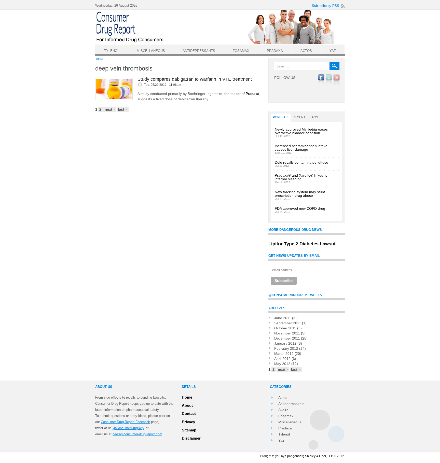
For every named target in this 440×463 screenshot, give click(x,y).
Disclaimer (191, 438)
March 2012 (284, 354)
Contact (189, 413)
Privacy (188, 422)
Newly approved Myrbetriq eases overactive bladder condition (301, 131)
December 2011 (287, 338)
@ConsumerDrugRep (128, 428)
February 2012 (286, 348)
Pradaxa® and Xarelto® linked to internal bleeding (301, 177)
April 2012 (282, 359)
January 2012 (285, 343)
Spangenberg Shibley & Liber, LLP (309, 456)
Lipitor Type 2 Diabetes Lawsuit (302, 243)
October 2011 (285, 328)
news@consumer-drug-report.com (137, 434)
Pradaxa (252, 94)
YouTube (336, 80)
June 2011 (282, 318)
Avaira (283, 410)
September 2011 (287, 323)
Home (100, 59)
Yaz (281, 440)
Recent (299, 117)
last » (122, 109)
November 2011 (287, 333)
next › (110, 109)
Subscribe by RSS (325, 6)
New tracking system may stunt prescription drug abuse (300, 194)
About (187, 405)
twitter (329, 80)
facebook (321, 80)
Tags (314, 117)
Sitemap (189, 430)
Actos (282, 398)
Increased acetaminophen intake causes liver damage (301, 147)
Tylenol (284, 434)
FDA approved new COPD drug (300, 208)
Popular (280, 117)
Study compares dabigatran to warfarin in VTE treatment (195, 79)
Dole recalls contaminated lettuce (301, 162)
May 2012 (282, 364)
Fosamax (285, 416)
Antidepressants (291, 404)
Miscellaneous (289, 422)
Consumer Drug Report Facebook (125, 422)
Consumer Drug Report (222, 27)
